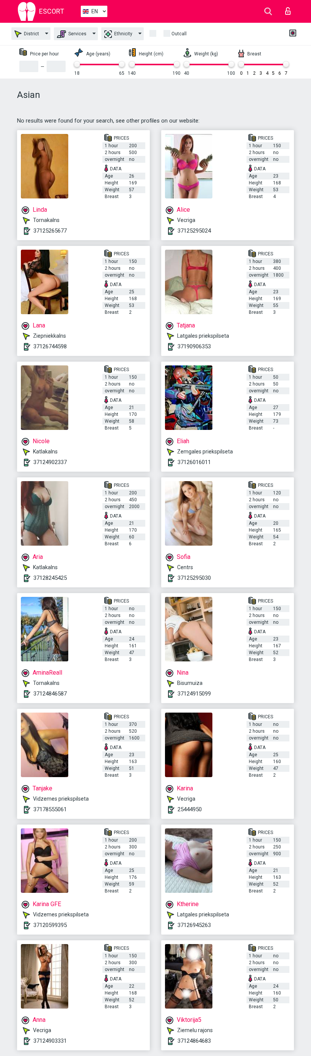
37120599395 (50, 925)
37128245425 (50, 577)
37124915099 (194, 693)
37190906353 (194, 346)
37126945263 (194, 925)
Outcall (179, 33)
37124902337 (50, 462)
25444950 (189, 809)
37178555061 (50, 809)
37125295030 (194, 577)
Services (76, 33)
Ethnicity (122, 33)
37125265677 (50, 230)
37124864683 (194, 1040)
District (31, 33)
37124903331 (50, 1040)
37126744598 (50, 346)
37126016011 (194, 462)
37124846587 (50, 693)
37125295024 (194, 230)
